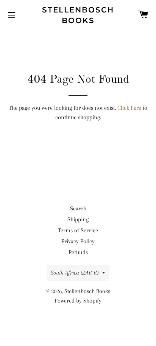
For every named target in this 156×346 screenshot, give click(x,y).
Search (78, 208)
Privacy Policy (78, 241)
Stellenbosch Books (78, 15)
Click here (129, 107)
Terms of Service (78, 230)
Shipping (78, 219)
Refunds (78, 252)
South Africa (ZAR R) (74, 272)
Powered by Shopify (78, 300)
